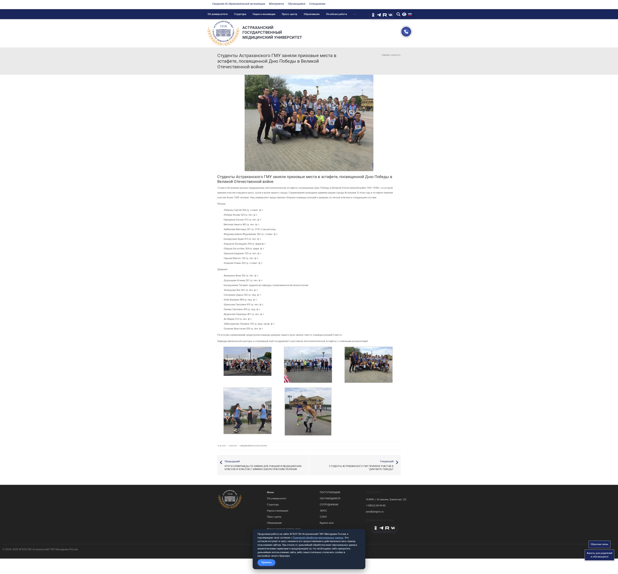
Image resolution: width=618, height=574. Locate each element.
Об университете (218, 14)
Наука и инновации (264, 14)
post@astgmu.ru (375, 511)
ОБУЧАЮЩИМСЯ (330, 498)
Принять (266, 562)
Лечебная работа (336, 14)
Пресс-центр (289, 14)
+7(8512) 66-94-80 (375, 505)
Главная (385, 55)
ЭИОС (323, 510)
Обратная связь (599, 544)
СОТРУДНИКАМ (329, 504)
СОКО (323, 516)
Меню (270, 492)
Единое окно (327, 522)
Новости (395, 55)
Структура (240, 14)
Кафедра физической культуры (253, 446)
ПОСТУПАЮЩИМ (330, 492)
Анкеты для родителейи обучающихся (599, 555)
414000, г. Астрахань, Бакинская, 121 (386, 499)
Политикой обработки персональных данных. (318, 537)
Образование (312, 14)
